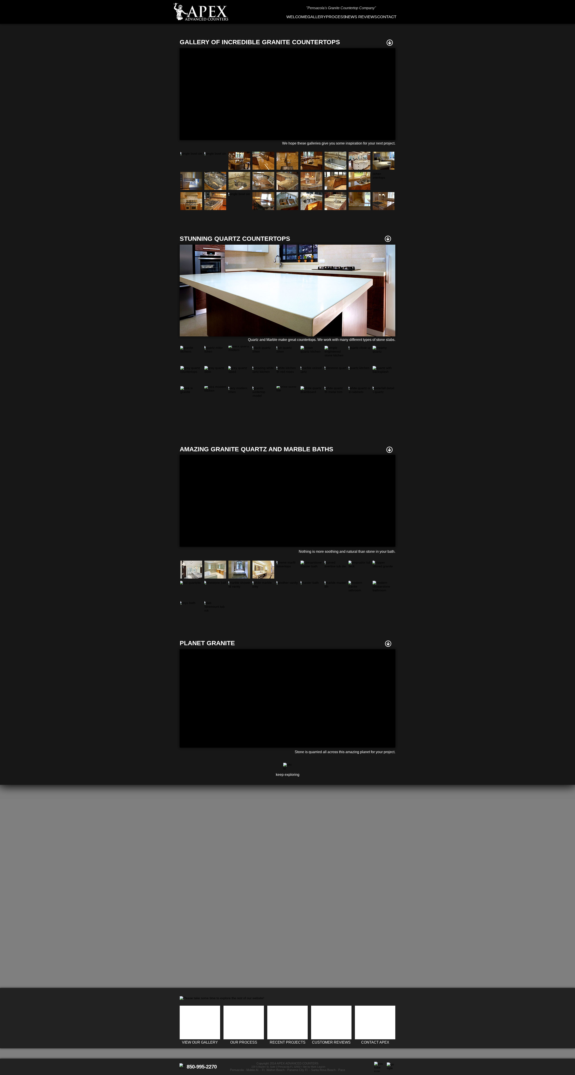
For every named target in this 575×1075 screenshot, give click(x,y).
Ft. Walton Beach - (274, 1070)
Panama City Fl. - (298, 1070)
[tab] (191, 161)
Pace (341, 1070)
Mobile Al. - (253, 1070)
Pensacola (237, 1070)
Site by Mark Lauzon (314, 1066)
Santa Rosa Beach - (324, 1070)
